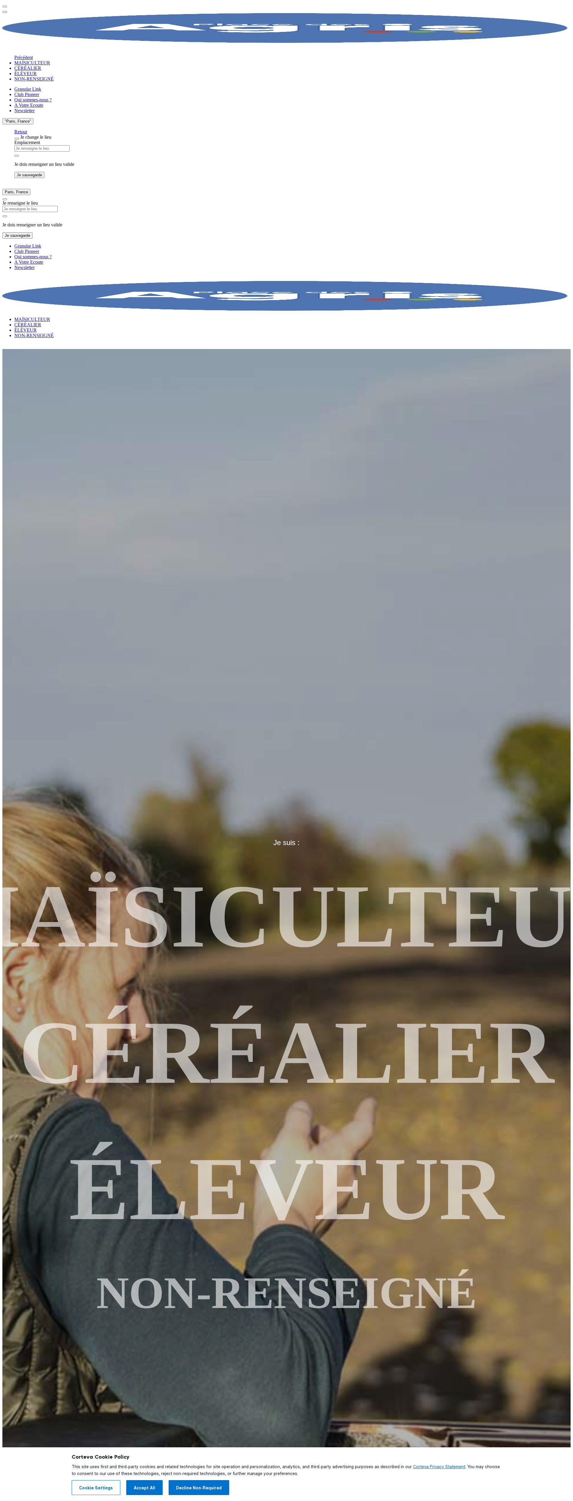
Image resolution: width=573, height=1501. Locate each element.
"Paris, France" (18, 121)
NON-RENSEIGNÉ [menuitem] (34, 78)
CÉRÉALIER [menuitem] (27, 68)
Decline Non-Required (199, 1488)
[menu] (4, 6)
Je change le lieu (35, 137)
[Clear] (16, 156)
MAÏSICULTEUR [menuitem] (32, 62)
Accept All (144, 1488)
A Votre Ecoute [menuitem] (28, 105)
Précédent (23, 57)
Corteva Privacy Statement (439, 1467)
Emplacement (27, 142)
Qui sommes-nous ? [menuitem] (33, 99)
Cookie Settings (96, 1488)
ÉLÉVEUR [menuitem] (25, 73)
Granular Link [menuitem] (27, 89)
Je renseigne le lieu (20, 203)
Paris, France (16, 192)
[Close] (16, 139)
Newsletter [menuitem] (24, 110)
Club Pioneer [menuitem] (26, 94)
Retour (20, 131)
